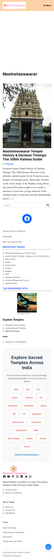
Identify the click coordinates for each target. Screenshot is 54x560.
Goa (38, 389)
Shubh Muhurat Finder (12, 541)
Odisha (29, 438)
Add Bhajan (10, 513)
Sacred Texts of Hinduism (14, 231)
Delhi (16, 389)
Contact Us (10, 510)
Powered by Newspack (12, 556)
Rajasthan (36, 414)
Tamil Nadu (36, 422)
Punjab (43, 438)
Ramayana (7, 236)
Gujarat (14, 397)
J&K (27, 389)
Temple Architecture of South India (20, 253)
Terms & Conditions (13, 493)
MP (14, 414)
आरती (7, 274)
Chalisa (8, 268)
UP (24, 414)
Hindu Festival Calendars (13, 532)
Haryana (29, 397)
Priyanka (9, 164)
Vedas (8, 262)
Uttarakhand (21, 430)
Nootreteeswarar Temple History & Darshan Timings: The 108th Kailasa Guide (25, 155)
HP (41, 397)
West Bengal (13, 438)
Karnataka (29, 406)
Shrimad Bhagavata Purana (17, 280)
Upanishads (10, 265)
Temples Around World (15, 325)
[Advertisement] (27, 43)
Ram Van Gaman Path (12, 242)
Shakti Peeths (11, 283)
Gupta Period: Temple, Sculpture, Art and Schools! (27, 256)
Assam (27, 446)
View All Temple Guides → (27, 454)
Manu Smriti (10, 259)
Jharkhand (12, 406)
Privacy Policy (11, 490)
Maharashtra (18, 422)
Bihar (36, 430)
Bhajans (8, 271)
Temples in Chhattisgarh (16, 342)
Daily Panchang (9, 528)
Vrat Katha (7, 537)
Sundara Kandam (12, 277)
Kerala (43, 406)
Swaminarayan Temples (15, 328)
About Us (9, 507)
